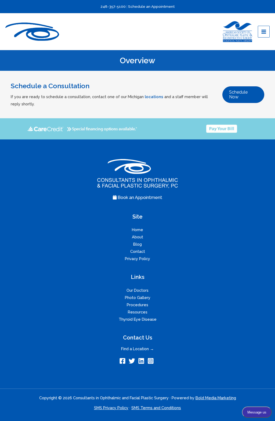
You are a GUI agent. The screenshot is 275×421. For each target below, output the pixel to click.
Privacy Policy (137, 258)
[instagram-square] (151, 361)
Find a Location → (137, 348)
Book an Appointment (139, 197)
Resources (137, 312)
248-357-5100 (113, 6)
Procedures (137, 304)
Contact (137, 251)
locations (154, 96)
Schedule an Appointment (151, 6)
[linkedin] (142, 361)
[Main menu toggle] (264, 32)
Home (137, 229)
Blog (137, 244)
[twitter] (133, 361)
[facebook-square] (123, 361)
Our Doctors (137, 290)
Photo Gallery (137, 297)
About (137, 237)
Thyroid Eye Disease (138, 319)
